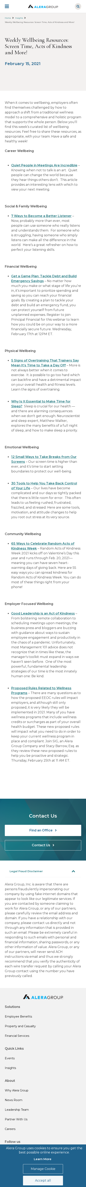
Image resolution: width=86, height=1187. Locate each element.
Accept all (43, 1180)
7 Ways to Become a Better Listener (41, 216)
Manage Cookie (43, 1169)
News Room (13, 1100)
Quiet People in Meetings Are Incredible (44, 165)
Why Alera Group (16, 1090)
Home (8, 18)
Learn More (42, 1159)
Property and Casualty (20, 1026)
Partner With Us (16, 1119)
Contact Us (41, 845)
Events (10, 1058)
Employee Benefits (18, 1016)
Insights (19, 18)
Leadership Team (17, 1110)
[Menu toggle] (9, 6)
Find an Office (41, 830)
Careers (10, 1129)
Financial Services (17, 1036)
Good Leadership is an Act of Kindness (43, 613)
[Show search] (78, 6)
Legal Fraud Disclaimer (26, 871)
